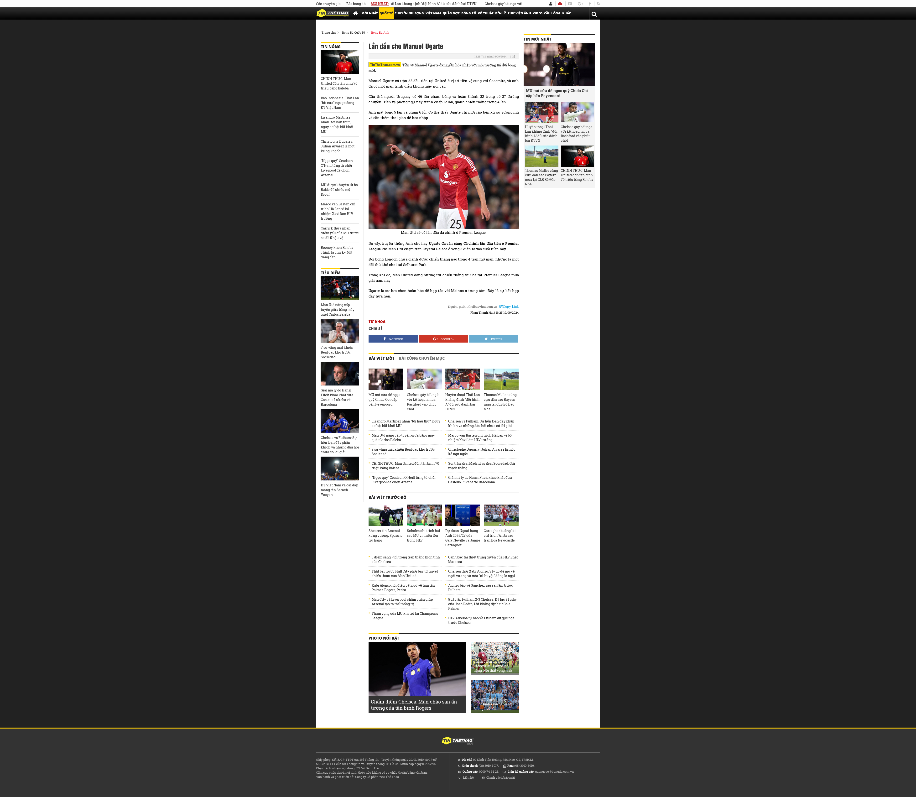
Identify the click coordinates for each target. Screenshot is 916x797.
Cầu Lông (552, 13)
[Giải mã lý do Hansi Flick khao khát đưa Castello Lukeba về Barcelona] (340, 373)
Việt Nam (433, 13)
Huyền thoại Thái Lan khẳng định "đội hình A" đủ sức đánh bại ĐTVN (392, 3)
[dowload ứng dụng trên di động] (560, 3)
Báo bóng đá (356, 3)
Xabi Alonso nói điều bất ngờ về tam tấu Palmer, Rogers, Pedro (403, 587)
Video (537, 13)
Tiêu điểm (330, 273)
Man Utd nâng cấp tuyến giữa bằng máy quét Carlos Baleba (403, 437)
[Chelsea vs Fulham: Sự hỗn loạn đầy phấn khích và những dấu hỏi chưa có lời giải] (340, 421)
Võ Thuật (486, 13)
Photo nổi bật (384, 638)
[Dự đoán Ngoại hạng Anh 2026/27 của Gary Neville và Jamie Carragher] (462, 515)
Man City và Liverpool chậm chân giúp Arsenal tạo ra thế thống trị (402, 601)
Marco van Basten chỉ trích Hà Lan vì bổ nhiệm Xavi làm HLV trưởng (480, 437)
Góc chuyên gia (328, 3)
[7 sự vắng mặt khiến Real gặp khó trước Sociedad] (340, 331)
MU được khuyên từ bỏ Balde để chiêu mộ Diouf (339, 189)
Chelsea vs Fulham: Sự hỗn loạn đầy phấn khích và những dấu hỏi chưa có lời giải (481, 423)
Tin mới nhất (537, 39)
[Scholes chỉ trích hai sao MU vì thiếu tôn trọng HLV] (424, 515)
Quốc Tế (386, 13)
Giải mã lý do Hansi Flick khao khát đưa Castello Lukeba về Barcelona (480, 479)
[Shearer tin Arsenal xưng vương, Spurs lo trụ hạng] (386, 515)
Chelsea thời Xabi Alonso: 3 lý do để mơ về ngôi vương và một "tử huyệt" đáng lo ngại (481, 573)
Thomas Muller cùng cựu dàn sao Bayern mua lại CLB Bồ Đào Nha (500, 401)
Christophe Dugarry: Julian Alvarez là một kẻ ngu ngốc (481, 451)
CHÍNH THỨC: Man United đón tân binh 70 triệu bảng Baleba (405, 465)
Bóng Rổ (468, 13)
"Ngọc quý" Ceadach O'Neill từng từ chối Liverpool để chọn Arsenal (404, 479)
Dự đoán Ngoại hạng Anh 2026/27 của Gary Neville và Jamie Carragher (462, 537)
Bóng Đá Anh (380, 32)
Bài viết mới (381, 358)
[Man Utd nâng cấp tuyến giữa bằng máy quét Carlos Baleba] (340, 288)
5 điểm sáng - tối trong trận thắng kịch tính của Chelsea (406, 559)
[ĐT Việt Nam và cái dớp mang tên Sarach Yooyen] (340, 468)
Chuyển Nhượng (409, 13)
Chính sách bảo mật (500, 777)
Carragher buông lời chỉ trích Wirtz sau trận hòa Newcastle (500, 535)
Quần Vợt (451, 13)
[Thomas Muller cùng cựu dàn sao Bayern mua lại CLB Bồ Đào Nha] (501, 379)
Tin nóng (331, 46)
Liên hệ (468, 777)
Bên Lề (500, 13)
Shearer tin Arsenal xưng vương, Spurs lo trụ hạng (385, 535)
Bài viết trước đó (387, 497)
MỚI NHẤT (369, 13)
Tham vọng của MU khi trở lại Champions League (405, 615)
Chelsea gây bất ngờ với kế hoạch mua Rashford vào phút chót (505, 3)
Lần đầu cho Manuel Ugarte (406, 46)
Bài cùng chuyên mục (422, 358)
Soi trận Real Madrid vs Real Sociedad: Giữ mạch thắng (481, 465)
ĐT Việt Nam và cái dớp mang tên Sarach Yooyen (339, 490)
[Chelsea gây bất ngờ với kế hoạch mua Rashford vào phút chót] (424, 379)
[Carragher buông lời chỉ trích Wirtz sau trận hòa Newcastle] (501, 515)
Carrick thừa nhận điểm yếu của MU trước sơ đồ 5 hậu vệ (340, 233)
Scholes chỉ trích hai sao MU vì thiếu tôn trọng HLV (423, 535)
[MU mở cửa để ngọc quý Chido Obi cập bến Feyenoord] (386, 379)
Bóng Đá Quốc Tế (353, 32)
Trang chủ (329, 32)
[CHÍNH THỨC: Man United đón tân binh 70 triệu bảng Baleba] (340, 62)
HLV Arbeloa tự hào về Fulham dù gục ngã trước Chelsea (481, 620)
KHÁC (566, 13)
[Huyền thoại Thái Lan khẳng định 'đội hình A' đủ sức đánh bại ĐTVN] (462, 379)
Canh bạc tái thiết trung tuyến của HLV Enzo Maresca (483, 559)
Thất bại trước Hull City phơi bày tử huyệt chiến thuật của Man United (405, 573)
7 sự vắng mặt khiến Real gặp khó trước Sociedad (403, 451)
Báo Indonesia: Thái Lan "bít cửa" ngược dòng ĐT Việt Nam (340, 103)
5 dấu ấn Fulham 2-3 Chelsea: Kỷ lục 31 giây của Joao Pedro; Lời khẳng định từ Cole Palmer (482, 604)
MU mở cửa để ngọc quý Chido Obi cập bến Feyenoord (385, 399)
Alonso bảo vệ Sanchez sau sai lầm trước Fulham (480, 587)
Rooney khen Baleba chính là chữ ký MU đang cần (337, 252)
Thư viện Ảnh (519, 13)
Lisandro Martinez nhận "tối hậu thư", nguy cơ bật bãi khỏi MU (406, 423)
